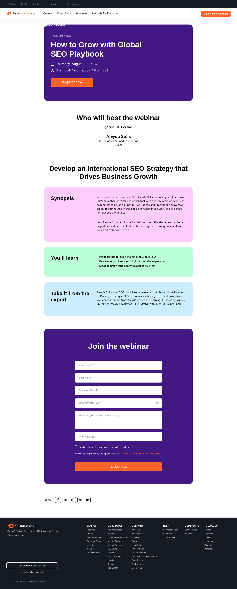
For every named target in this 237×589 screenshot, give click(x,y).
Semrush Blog (191, 530)
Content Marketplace (117, 537)
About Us (136, 530)
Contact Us (137, 568)
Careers (135, 537)
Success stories (94, 537)
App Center (113, 568)
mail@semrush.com (15, 535)
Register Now (118, 466)
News (89, 549)
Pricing (25, 4)
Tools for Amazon (115, 556)
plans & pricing (36, 572)
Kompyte (112, 564)
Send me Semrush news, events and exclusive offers (104, 447)
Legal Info (136, 545)
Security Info (137, 560)
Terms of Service (123, 453)
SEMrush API (169, 537)
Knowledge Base (170, 530)
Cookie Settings (139, 552)
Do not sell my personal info (144, 556)
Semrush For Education (105, 13)
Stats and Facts (94, 541)
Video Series (64, 13)
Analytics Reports (115, 530)
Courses (48, 13)
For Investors (137, 564)
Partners (135, 541)
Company (54, 4)
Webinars (81, 13)
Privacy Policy (138, 549)
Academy (167, 533)
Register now (72, 82)
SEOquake (112, 549)
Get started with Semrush (32, 565)
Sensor (111, 552)
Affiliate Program (115, 545)
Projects (111, 533)
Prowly (111, 560)
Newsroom (137, 533)
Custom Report (93, 552)
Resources (37, 4)
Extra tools (71, 4)
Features (12, 4)
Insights (90, 545)
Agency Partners (115, 541)
